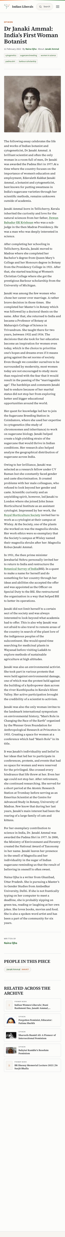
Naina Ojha (31, 49)
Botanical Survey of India (21, 569)
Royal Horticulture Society (22, 515)
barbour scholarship (27, 61)
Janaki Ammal (52, 49)
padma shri (10, 61)
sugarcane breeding (28, 55)
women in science (48, 55)
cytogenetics (11, 55)
